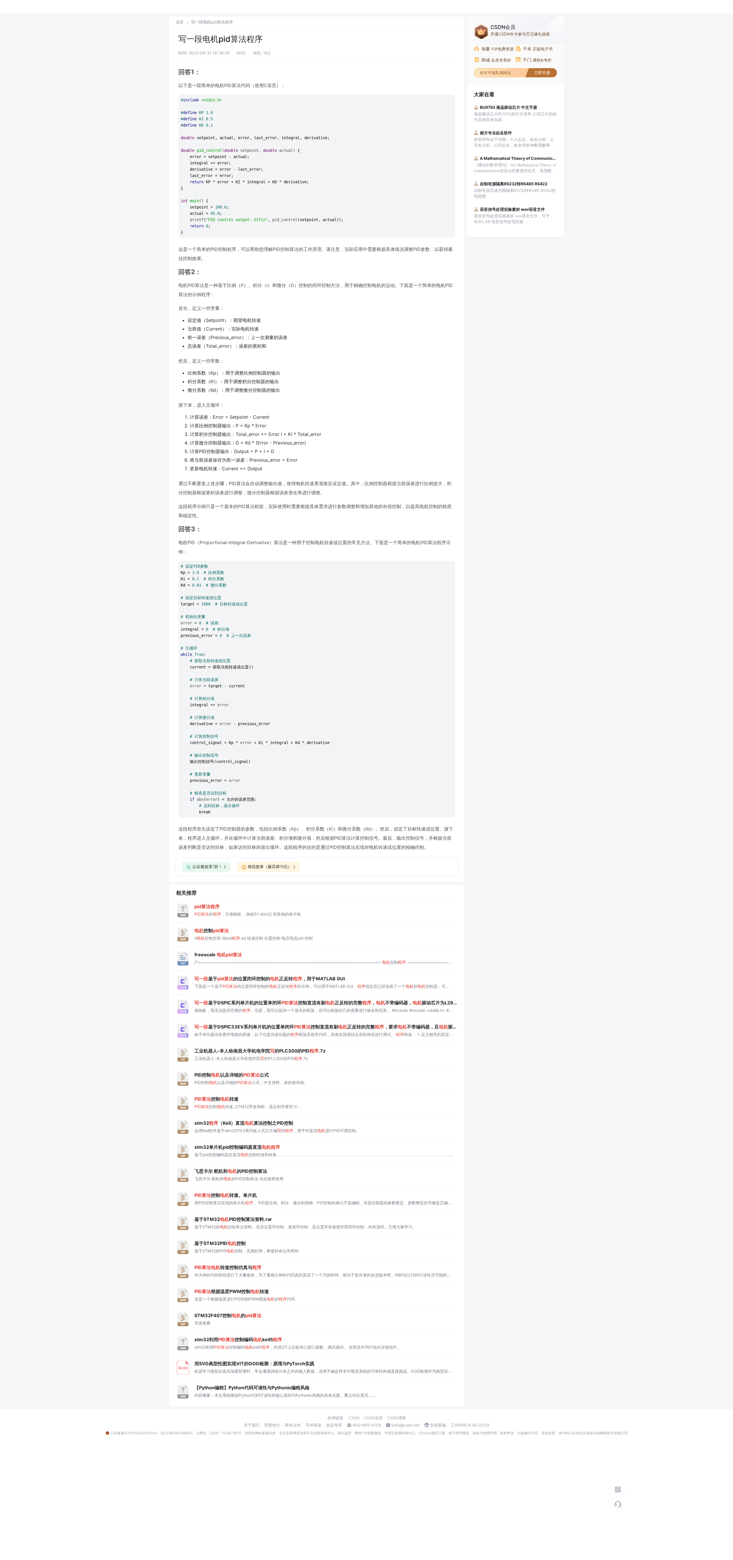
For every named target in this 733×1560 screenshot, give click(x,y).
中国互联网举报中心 (400, 1433)
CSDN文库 (373, 1418)
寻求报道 (314, 1425)
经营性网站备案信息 (260, 1433)
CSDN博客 (396, 1418)
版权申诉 (507, 1433)
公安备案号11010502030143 (134, 1433)
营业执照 (548, 1433)
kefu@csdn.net (405, 1425)
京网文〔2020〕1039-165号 (218, 1433)
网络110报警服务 (368, 1433)
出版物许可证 (527, 1433)
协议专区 (334, 1425)
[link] (180, 22)
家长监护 (344, 1433)
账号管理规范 (459, 1433)
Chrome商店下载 (432, 1433)
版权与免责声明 (485, 1433)
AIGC (241, 52)
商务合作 (293, 1425)
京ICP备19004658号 (176, 1433)
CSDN (354, 1418)
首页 (180, 22)
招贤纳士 (272, 1425)
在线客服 (438, 1425)
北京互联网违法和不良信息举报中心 (306, 1433)
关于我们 (252, 1425)
